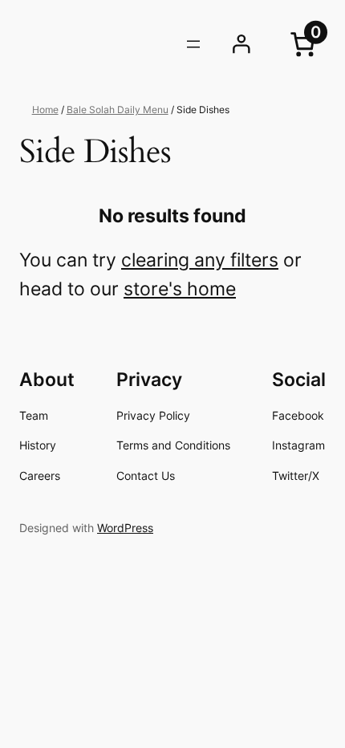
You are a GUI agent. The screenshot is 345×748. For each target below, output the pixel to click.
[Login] (241, 44)
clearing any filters (199, 260)
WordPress (125, 528)
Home (45, 110)
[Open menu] (193, 44)
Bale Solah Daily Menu (117, 110)
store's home (180, 289)
